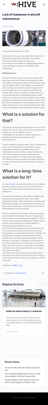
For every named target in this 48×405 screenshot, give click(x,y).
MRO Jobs (17, 265)
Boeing (12, 184)
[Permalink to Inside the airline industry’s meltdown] (24, 298)
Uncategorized (20, 273)
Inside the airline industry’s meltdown (24, 311)
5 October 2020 (11, 331)
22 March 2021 (8, 26)
